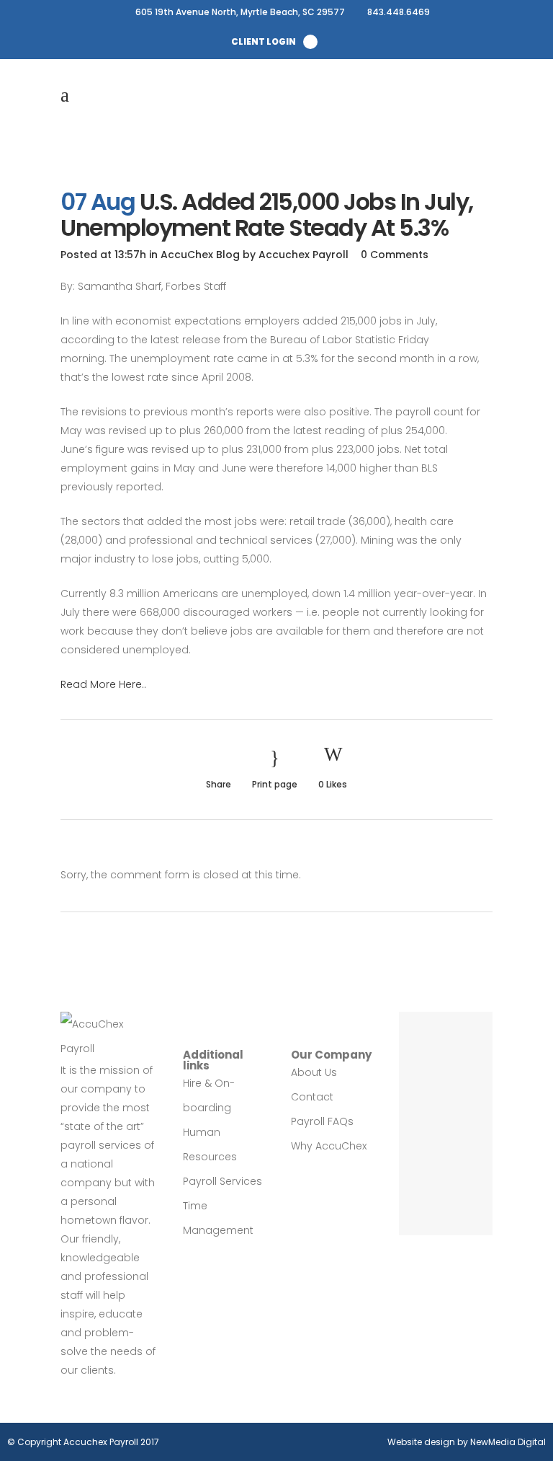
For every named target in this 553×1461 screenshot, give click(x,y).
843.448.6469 (398, 12)
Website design (421, 1442)
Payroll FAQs (322, 1121)
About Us (314, 1072)
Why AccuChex (329, 1146)
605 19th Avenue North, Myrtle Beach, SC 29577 (240, 12)
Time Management (218, 1218)
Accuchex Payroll (303, 254)
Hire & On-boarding (209, 1095)
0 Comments (394, 254)
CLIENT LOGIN (263, 41)
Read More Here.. (103, 684)
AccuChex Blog (200, 254)
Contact (312, 1097)
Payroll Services (222, 1181)
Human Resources (210, 1144)
